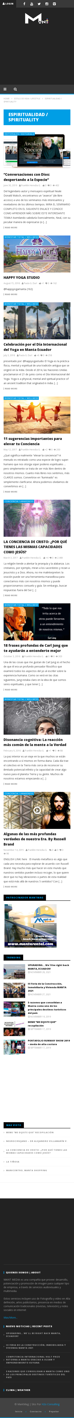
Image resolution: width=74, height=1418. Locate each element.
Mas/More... (10, 1317)
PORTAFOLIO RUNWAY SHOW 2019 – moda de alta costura (49, 1042)
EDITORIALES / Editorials (19, 134)
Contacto (36, 1411)
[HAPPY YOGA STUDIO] (37, 254)
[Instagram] (47, 4)
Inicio (18, 1411)
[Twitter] (39, 4)
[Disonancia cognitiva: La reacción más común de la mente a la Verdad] (37, 716)
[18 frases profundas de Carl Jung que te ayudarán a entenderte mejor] (37, 621)
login (9, 3)
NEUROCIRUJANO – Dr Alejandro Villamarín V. (37, 1141)
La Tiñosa (12, 1161)
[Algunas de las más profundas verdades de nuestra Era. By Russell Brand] (37, 810)
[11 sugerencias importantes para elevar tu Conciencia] (37, 415)
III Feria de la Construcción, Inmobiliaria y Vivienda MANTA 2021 (47, 987)
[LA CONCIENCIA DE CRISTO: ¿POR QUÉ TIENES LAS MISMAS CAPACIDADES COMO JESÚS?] (37, 518)
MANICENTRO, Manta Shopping (26, 1170)
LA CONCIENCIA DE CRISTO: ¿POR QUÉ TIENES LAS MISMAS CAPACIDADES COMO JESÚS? (35, 546)
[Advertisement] (37, 54)
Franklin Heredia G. (31, 185)
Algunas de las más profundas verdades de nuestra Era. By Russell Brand (35, 839)
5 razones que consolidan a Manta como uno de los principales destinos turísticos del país (47, 1008)
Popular (54, 1411)
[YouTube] (32, 4)
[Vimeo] (54, 4)
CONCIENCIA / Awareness (19, 501)
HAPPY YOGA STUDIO (22, 277)
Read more (11, 227)
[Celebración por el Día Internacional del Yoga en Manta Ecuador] (37, 320)
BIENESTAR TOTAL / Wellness (21, 237)
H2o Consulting (50, 1404)
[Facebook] (24, 4)
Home (7, 98)
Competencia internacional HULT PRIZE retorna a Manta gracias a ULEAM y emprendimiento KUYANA (33, 1359)
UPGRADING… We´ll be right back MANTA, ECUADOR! (48, 966)
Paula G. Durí (30, 283)
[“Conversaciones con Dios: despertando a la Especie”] (37, 150)
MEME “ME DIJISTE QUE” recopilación (42, 1023)
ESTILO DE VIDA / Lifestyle (27, 98)
